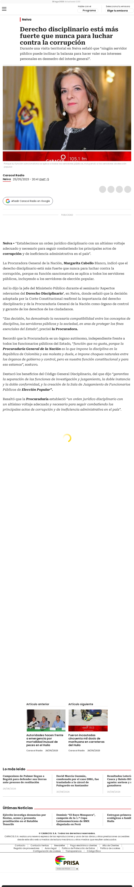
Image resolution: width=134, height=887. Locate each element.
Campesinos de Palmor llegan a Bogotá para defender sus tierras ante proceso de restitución (25, 779)
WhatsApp (127, 189)
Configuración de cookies (47, 851)
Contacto (20, 845)
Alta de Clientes (110, 845)
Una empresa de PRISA (67, 860)
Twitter (110, 189)
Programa (89, 10)
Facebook (102, 189)
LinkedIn (119, 189)
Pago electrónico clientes (83, 845)
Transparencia (73, 851)
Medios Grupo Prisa (67, 869)
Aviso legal (51, 848)
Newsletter (59, 845)
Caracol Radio (16, 9)
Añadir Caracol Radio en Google (30, 201)
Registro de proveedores (26, 848)
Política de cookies (110, 848)
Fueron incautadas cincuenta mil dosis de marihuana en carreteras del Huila (86, 740)
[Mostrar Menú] (4, 9)
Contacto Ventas (40, 845)
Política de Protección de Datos (78, 848)
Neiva (26, 19)
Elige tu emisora (117, 10)
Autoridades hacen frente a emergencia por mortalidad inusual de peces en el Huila (44, 740)
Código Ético (94, 851)
